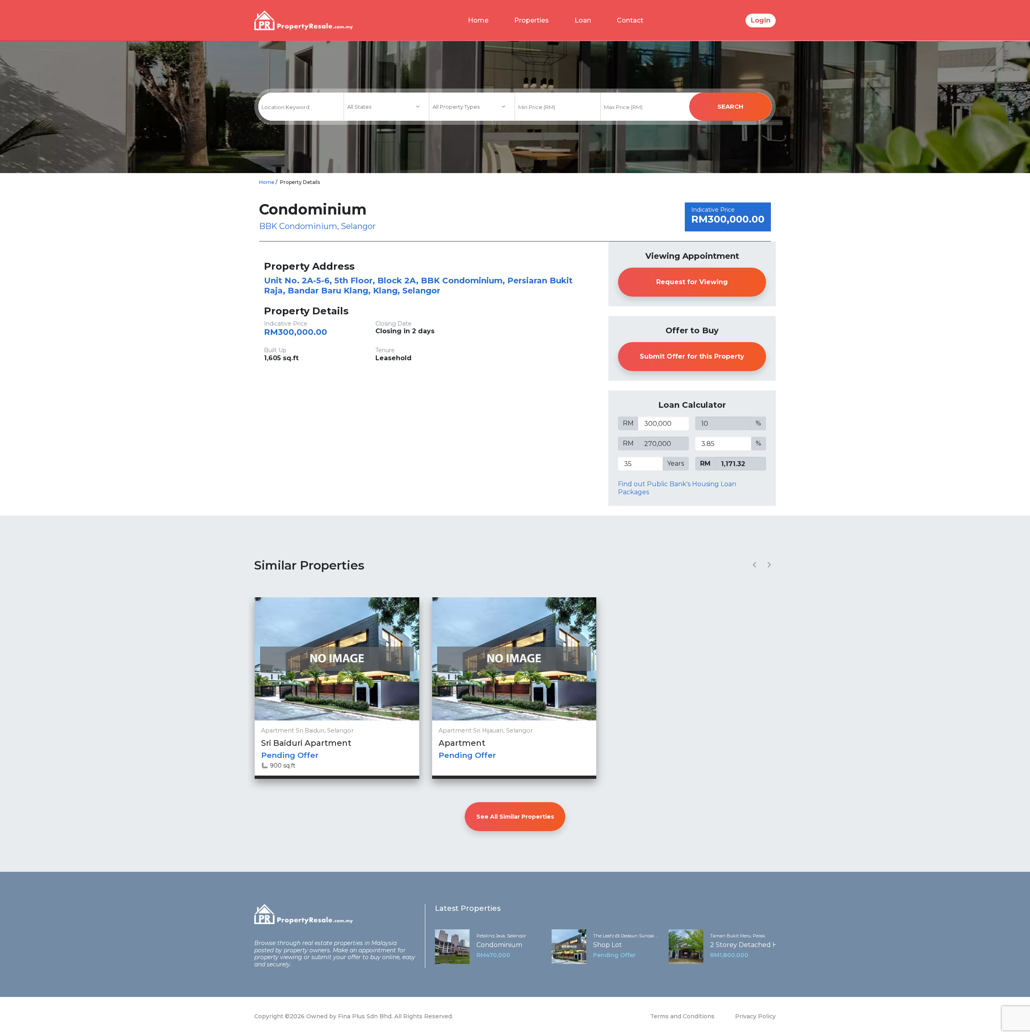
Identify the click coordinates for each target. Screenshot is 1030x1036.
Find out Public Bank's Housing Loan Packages (677, 488)
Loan (583, 20)
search (730, 106)
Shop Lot (607, 945)
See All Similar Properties (515, 816)
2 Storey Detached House (751, 945)
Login (760, 20)
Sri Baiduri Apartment (306, 743)
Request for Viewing (692, 282)
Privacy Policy (755, 1016)
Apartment (462, 743)
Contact (630, 20)
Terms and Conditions (682, 1016)
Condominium (499, 945)
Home (478, 20)
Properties (531, 20)
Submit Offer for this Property (692, 356)
